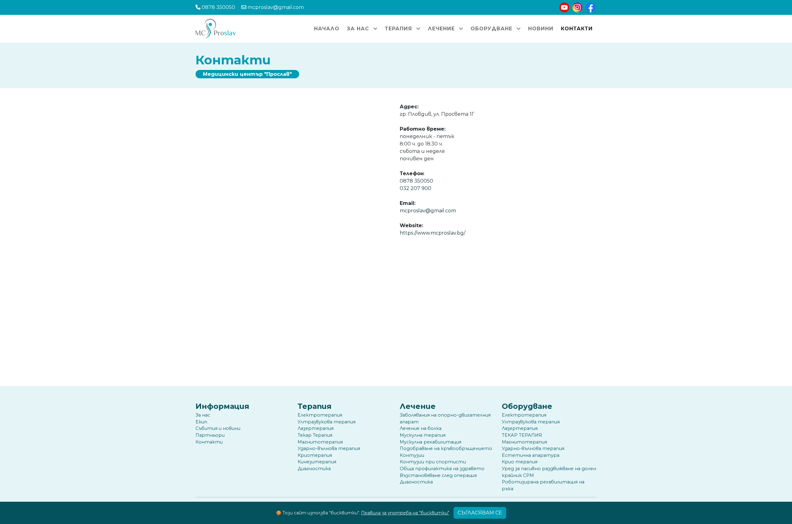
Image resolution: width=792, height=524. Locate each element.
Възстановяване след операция (438, 475)
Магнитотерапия (320, 442)
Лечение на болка (420, 428)
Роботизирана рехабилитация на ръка (543, 485)
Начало (326, 29)
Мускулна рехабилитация (430, 442)
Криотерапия (315, 455)
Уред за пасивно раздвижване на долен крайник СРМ (549, 472)
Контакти (577, 29)
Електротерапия (320, 415)
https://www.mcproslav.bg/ (432, 233)
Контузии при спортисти (433, 462)
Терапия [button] (399, 29)
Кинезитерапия (317, 462)
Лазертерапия (316, 428)
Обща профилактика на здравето (442, 468)
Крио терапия (519, 462)
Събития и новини (218, 428)
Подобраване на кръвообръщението (446, 448)
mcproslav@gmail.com (428, 211)
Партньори (210, 435)
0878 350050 (416, 181)
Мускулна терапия (423, 435)
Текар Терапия (315, 435)
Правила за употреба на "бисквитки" (405, 513)
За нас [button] (359, 29)
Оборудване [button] (492, 29)
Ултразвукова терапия (326, 422)
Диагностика (314, 468)
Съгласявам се (480, 513)
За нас (203, 415)
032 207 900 (415, 188)
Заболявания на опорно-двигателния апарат (445, 418)
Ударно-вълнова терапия (329, 448)
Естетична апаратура (530, 455)
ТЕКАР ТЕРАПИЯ (522, 435)
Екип (201, 422)
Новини (540, 29)
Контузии (412, 455)
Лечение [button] (442, 29)
